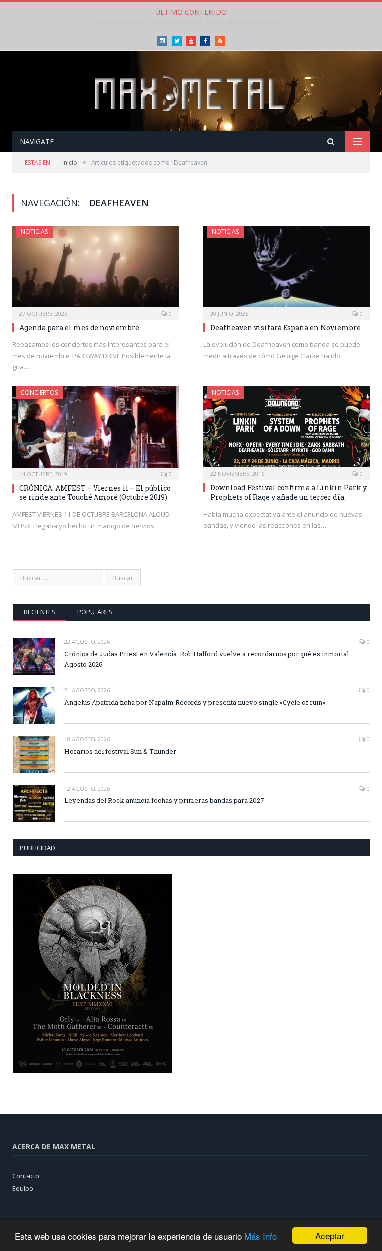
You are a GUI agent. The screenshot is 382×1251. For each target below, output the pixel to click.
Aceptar (329, 1235)
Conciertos (39, 392)
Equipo (22, 1188)
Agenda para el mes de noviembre (79, 327)
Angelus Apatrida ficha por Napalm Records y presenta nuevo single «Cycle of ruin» (191, 22)
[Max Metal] (191, 92)
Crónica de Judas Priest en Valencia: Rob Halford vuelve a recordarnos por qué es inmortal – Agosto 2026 (209, 659)
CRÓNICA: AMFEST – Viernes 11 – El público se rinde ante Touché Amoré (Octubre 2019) (95, 492)
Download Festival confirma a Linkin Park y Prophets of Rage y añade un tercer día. (288, 492)
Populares (95, 611)
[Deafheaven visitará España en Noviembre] (286, 269)
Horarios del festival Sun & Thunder (120, 751)
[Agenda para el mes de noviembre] (95, 269)
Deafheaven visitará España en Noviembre (285, 327)
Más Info (260, 1236)
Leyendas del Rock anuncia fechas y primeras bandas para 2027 (164, 800)
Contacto (25, 1175)
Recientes (40, 611)
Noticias (34, 231)
